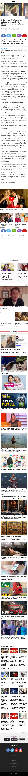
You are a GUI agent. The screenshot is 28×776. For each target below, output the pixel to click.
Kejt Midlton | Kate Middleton (19, 235)
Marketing (14, 758)
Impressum (14, 760)
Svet (2, 18)
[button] (1, 269)
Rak (3, 238)
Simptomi (9, 238)
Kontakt (14, 755)
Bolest (3, 235)
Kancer (9, 235)
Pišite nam (14, 766)
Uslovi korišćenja (14, 763)
